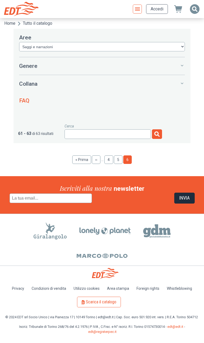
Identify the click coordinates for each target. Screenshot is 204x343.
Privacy (18, 288)
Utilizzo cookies (87, 288)
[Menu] (137, 9)
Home (9, 23)
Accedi (157, 8)
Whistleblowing (179, 288)
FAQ (24, 100)
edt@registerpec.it (102, 332)
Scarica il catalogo (101, 301)
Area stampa (118, 288)
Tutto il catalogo (37, 23)
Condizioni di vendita (49, 288)
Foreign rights (148, 288)
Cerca (69, 126)
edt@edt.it (175, 327)
